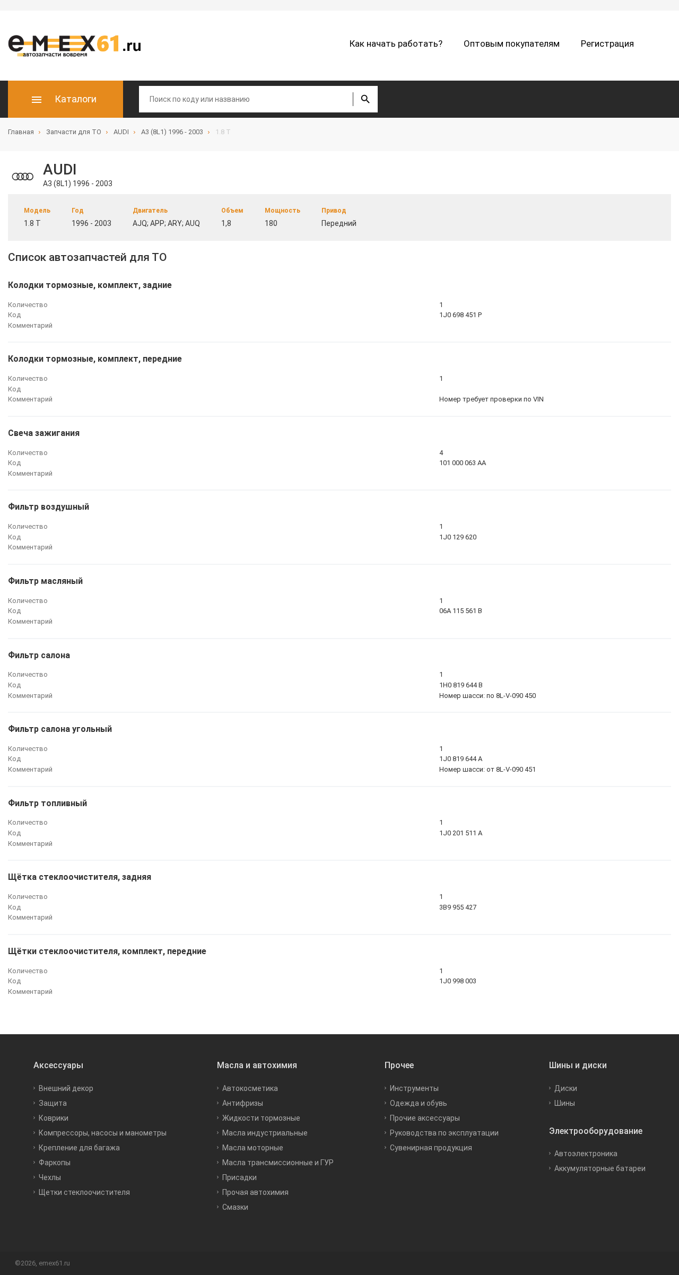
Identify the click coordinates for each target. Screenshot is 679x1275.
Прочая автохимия (255, 1192)
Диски (565, 1088)
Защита (53, 1103)
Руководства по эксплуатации (444, 1133)
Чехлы (50, 1177)
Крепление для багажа (79, 1147)
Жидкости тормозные (261, 1118)
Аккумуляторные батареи (600, 1168)
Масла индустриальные (265, 1133)
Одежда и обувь (418, 1103)
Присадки (239, 1177)
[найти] (365, 99)
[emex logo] (79, 45)
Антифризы (242, 1103)
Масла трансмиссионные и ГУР (278, 1162)
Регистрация (607, 43)
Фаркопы (55, 1162)
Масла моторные (252, 1147)
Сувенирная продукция (431, 1147)
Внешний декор (66, 1088)
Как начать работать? (396, 43)
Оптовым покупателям (512, 43)
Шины (564, 1103)
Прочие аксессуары (425, 1118)
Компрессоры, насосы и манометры (103, 1133)
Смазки (235, 1207)
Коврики (53, 1118)
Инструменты (414, 1088)
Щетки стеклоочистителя (84, 1192)
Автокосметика (250, 1088)
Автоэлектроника (585, 1153)
